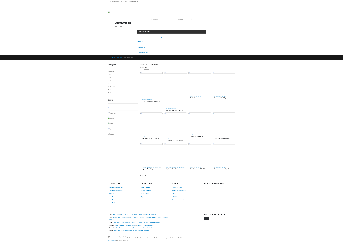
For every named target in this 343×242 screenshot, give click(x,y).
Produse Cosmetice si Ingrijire (153, 217)
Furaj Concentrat (126, 222)
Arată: (142, 67)
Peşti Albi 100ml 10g (147, 169)
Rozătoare (111, 93)
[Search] (189, 19)
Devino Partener (145, 193)
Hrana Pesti (112, 203)
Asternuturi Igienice (137, 222)
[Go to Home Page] (108, 57)
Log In (115, 7)
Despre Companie (145, 187)
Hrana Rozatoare (113, 200)
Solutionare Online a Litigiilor (179, 200)
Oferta (109, 77)
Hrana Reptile (117, 230)
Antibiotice (111, 193)
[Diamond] (111, 118)
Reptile (151, 99)
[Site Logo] (117, 13)
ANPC (174, 193)
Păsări (109, 80)
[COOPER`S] (112, 113)
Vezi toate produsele (150, 214)
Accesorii (141, 214)
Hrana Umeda (133, 214)
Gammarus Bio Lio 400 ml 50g (174, 140)
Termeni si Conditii (177, 187)
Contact (110, 7)
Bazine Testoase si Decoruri (129, 230)
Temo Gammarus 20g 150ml (198, 169)
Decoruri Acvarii (137, 228)
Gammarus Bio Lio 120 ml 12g (150, 138)
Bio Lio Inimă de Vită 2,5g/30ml (174, 110)
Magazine (162, 37)
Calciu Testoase (194, 98)
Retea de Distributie (146, 190)
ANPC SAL (175, 196)
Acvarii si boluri (127, 228)
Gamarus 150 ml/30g (220, 98)
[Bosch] (110, 107)
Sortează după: (144, 64)
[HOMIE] (110, 123)
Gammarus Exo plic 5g (196, 136)
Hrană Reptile (145, 99)
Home (139, 37)
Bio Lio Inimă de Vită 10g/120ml (150, 101)
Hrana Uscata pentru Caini (116, 187)
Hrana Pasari (112, 196)
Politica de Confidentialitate (179, 190)
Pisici (150, 167)
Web (111, 240)
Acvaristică (111, 71)
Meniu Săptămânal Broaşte (221, 138)
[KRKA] (110, 129)
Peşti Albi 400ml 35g (171, 169)
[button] (141, 70)
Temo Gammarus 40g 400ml (222, 169)
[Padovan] (111, 134)
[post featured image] (151, 84)
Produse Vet (111, 87)
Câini (109, 74)
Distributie (154, 37)
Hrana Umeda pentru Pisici (116, 190)
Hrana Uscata (124, 214)
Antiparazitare (116, 214)
